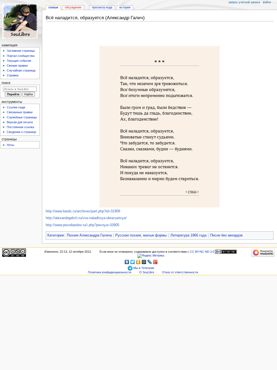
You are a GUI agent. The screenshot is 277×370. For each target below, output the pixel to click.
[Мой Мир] (144, 261)
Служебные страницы (22, 117)
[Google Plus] (155, 261)
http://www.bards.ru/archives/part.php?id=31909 (83, 211)
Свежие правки (17, 65)
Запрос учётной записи (244, 2)
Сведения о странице (21, 132)
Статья (53, 7)
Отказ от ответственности (180, 272)
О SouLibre (146, 272)
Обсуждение (73, 7)
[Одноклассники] (138, 261)
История (124, 7)
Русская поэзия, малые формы (141, 235)
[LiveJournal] (150, 261)
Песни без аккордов (226, 235)
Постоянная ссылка (20, 127)
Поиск (6, 83)
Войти (267, 2)
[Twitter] (133, 261)
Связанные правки (19, 112)
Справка (12, 75)
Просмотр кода (102, 7)
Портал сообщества (20, 55)
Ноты (10, 145)
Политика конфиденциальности (109, 272)
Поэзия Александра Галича (89, 235)
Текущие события (19, 60)
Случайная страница (21, 70)
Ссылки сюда (16, 107)
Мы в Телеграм (143, 268)
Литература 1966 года (188, 235)
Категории (55, 235)
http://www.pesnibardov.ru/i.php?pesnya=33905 (82, 225)
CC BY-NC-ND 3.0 (202, 251)
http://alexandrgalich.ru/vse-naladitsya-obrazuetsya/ (86, 218)
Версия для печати (20, 122)
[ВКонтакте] (127, 261)
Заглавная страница (21, 50)
